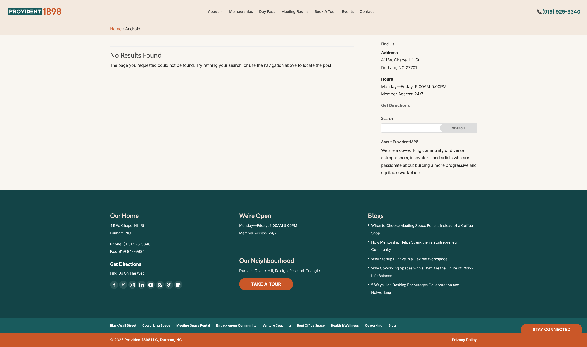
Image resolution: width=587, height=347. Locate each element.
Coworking (373, 325)
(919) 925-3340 (136, 244)
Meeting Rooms (295, 12)
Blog (392, 325)
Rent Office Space (311, 325)
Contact (367, 12)
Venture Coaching (277, 325)
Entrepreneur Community (236, 325)
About (213, 12)
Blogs (375, 215)
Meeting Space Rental (193, 325)
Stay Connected (551, 329)
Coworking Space (156, 325)
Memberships (241, 12)
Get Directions (395, 105)
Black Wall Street (123, 325)
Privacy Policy (464, 339)
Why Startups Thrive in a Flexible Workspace (409, 259)
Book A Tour (325, 12)
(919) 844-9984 (131, 251)
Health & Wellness (345, 325)
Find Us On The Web (127, 273)
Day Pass (267, 12)
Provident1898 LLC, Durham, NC (153, 339)
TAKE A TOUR (266, 284)
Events (348, 12)
